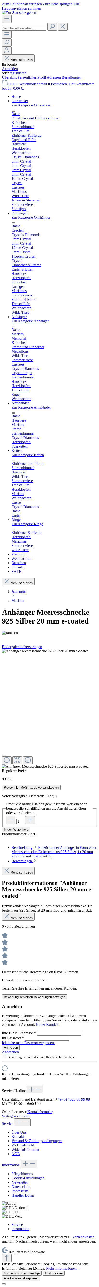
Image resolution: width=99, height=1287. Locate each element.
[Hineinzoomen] (28, 760)
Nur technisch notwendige (22, 1273)
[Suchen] (52, 27)
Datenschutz (21, 1187)
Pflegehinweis (22, 1174)
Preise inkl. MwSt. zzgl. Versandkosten (31, 787)
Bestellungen (71, 77)
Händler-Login (23, 1195)
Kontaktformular (39, 1112)
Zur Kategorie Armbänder (31, 407)
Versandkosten (83, 1237)
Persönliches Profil (32, 77)
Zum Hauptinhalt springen (22, 4)
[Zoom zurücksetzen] (17, 760)
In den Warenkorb (16, 829)
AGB (16, 1154)
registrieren (18, 73)
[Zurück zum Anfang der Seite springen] (7, 1258)
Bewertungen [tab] (22, 861)
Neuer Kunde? (47, 1024)
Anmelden (10, 69)
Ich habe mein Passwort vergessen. (28, 1043)
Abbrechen (10, 1052)
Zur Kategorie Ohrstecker (31, 105)
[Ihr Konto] (7, 50)
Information (11, 1165)
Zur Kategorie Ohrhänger (31, 217)
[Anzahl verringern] (10, 820)
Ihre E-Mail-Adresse (19, 1033)
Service (8, 1124)
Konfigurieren (53, 1273)
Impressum (20, 1191)
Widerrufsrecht (23, 1145)
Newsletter (20, 1182)
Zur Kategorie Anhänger (30, 321)
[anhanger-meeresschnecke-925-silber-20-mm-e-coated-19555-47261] (45, 651)
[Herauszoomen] (7, 760)
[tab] (54, 851)
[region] (49, 709)
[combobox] (24, 28)
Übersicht (10, 77)
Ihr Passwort (13, 1038)
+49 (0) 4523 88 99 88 (73, 1099)
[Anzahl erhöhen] (30, 820)
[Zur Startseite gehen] (19, 13)
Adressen (54, 77)
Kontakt (18, 1136)
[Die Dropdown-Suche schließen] (63, 27)
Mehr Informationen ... (63, 1268)
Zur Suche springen (58, 4)
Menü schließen (22, 60)
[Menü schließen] (13, 111)
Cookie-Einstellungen (28, 1178)
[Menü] (7, 19)
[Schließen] (4, 755)
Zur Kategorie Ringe (27, 524)
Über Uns (19, 1132)
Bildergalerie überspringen (22, 647)
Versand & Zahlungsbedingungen (37, 1141)
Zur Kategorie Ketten (28, 455)
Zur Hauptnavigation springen (40, 6)
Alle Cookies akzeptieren (21, 1278)
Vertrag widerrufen (16, 1116)
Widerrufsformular (25, 1149)
